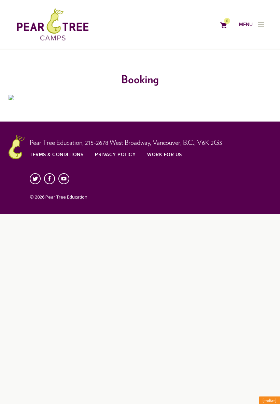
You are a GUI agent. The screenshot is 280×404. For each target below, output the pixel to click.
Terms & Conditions (56, 154)
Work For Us (164, 154)
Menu (246, 24)
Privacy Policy (115, 154)
